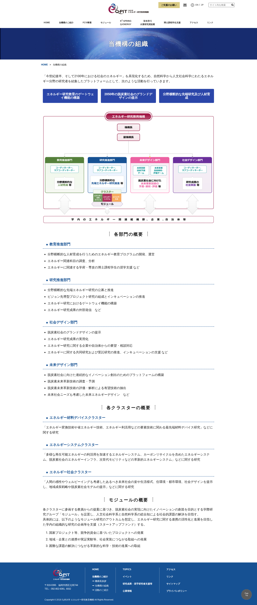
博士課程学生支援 (172, 22)
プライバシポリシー (176, 591)
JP (202, 5)
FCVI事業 (87, 22)
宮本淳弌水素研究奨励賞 (147, 23)
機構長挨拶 (100, 581)
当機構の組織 (102, 585)
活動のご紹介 (102, 590)
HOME (47, 22)
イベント (127, 576)
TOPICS (127, 569)
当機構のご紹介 (66, 22)
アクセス (194, 22)
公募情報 (127, 591)
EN (196, 5)
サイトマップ (173, 583)
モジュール (106, 22)
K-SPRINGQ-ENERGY (125, 22)
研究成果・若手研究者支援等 (137, 583)
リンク (210, 22)
